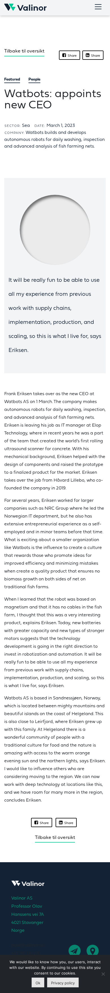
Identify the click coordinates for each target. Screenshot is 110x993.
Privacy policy (63, 983)
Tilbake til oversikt (24, 51)
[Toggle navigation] (98, 6)
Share (71, 56)
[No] (103, 974)
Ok (38, 983)
